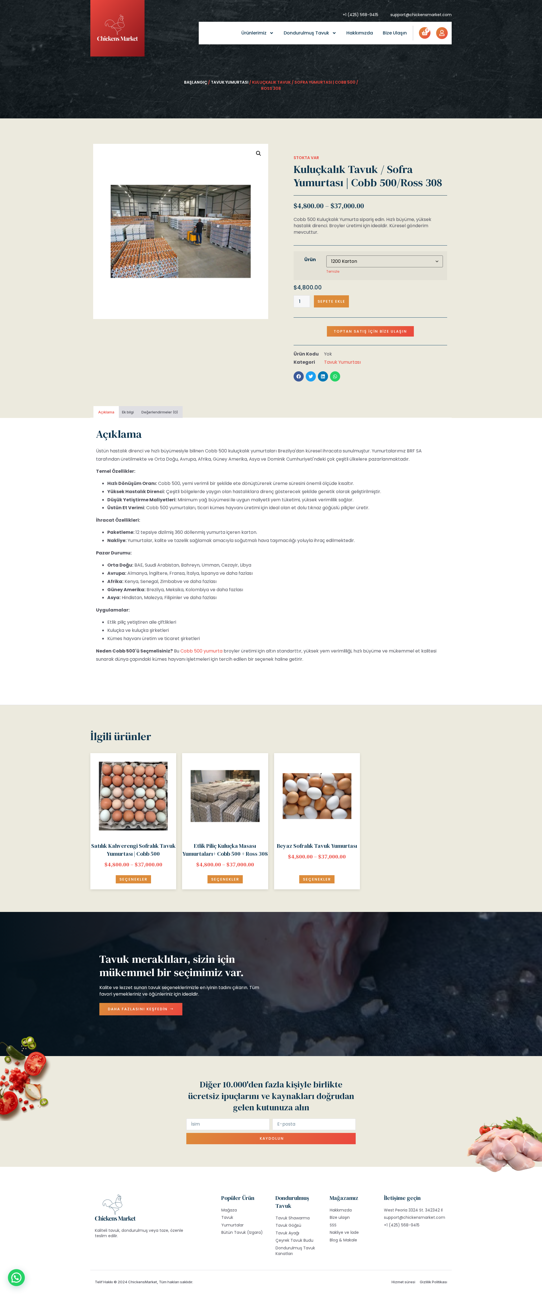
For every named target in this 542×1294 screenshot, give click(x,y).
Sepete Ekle (331, 301)
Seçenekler (133, 879)
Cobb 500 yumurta (201, 651)
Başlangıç (195, 82)
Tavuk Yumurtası (229, 82)
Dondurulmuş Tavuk (306, 33)
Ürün (310, 259)
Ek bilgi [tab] (128, 412)
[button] (258, 153)
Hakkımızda (359, 33)
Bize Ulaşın (395, 33)
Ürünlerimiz (253, 33)
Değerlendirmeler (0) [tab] (159, 412)
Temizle (332, 271)
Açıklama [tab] (106, 412)
